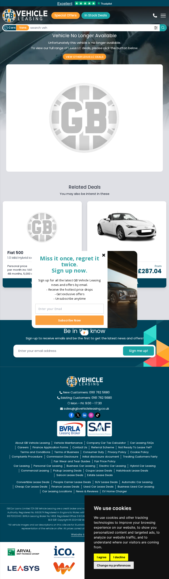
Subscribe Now (69, 320)
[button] (69, 264)
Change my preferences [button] (114, 565)
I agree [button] (101, 557)
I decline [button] (119, 557)
